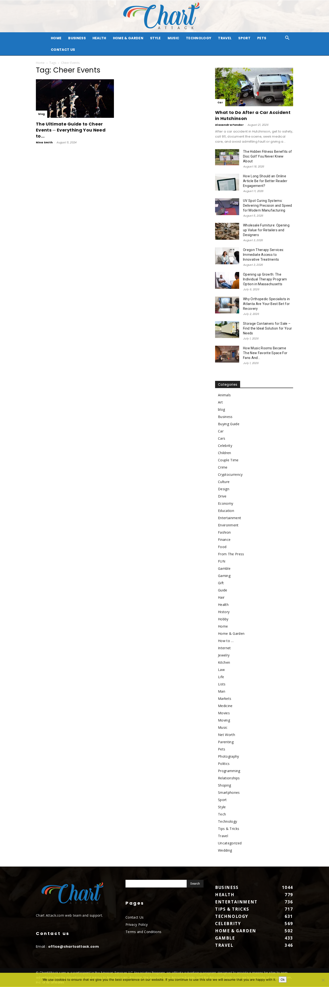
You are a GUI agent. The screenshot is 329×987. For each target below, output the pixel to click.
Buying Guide (228, 424)
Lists (222, 684)
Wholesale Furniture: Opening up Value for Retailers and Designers (266, 230)
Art (220, 402)
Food (222, 546)
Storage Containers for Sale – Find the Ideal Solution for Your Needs (267, 328)
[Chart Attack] (164, 16)
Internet (224, 648)
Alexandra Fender (229, 125)
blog (41, 114)
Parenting (226, 742)
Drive (222, 496)
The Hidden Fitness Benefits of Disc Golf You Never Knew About (267, 156)
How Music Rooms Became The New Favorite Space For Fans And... (265, 353)
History (224, 611)
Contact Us (63, 49)
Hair (221, 597)
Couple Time (228, 460)
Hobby (223, 619)
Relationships (229, 778)
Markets (224, 698)
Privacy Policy (136, 924)
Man (221, 691)
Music (173, 38)
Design (223, 489)
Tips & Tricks (228, 828)
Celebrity (225, 445)
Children (224, 452)
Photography (228, 756)
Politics (224, 763)
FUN (221, 561)
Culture (224, 481)
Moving (224, 720)
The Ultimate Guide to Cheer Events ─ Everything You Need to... (70, 130)
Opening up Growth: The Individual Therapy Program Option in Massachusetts (265, 279)
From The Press (231, 554)
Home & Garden (128, 38)
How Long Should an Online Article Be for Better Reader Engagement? (265, 181)
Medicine (225, 705)
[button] (287, 38)
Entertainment (229, 518)
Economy (225, 503)
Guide (222, 590)
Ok (283, 979)
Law (221, 669)
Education (226, 510)
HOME (56, 38)
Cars (221, 438)
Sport (244, 38)
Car (220, 102)
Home (40, 63)
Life (221, 677)
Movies (224, 713)
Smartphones (229, 792)
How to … (226, 640)
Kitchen (224, 662)
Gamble (224, 568)
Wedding (225, 850)
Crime (223, 467)
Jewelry (224, 655)
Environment (228, 525)
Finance (224, 539)
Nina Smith (44, 142)
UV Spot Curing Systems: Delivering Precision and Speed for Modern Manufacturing (267, 205)
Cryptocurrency (230, 474)
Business (77, 38)
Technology (198, 38)
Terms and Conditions (143, 931)
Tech (222, 814)
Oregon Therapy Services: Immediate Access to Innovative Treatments (263, 254)
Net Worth (226, 734)
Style (155, 38)
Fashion (224, 532)
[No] (323, 980)
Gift (221, 583)
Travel (224, 38)
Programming (229, 770)
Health (99, 38)
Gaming (224, 575)
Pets (261, 38)
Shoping (224, 785)
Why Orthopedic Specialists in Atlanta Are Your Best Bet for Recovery (266, 304)
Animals (224, 395)
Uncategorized (230, 843)
